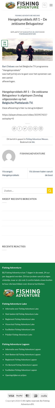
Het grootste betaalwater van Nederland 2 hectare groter (27, 230)
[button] (51, 5)
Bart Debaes (8, 66)
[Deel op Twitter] (24, 128)
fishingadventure (27, 34)
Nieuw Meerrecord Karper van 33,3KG (21, 207)
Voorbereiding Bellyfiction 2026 (18, 223)
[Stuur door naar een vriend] (30, 128)
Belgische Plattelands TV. (17, 102)
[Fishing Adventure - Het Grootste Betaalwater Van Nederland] (22, 5)
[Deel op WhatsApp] (14, 128)
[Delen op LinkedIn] (40, 128)
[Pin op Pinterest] (35, 128)
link (33, 142)
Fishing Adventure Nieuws (27, 15)
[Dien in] (50, 190)
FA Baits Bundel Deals (13, 238)
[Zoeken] (44, 5)
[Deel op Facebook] (19, 128)
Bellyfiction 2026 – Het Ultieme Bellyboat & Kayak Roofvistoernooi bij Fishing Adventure (27, 215)
